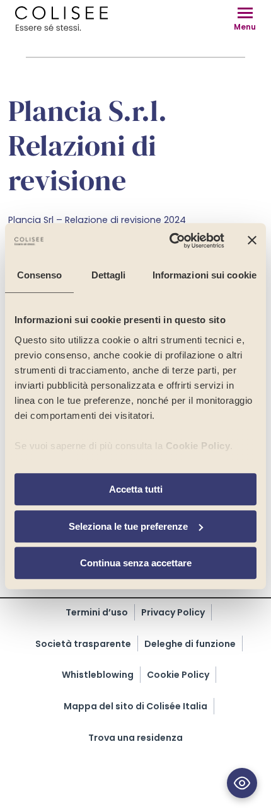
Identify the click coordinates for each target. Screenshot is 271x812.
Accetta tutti (136, 489)
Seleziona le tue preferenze (128, 526)
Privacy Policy (173, 612)
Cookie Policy (198, 445)
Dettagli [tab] (108, 275)
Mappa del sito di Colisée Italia (135, 706)
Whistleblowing (98, 674)
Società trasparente (83, 644)
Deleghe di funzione (190, 644)
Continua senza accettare (136, 563)
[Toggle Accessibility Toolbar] (242, 783)
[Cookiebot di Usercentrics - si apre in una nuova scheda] (170, 240)
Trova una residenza (135, 737)
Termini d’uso (97, 612)
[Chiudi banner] (252, 240)
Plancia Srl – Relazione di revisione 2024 (97, 220)
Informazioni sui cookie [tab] (205, 275)
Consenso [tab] (39, 275)
